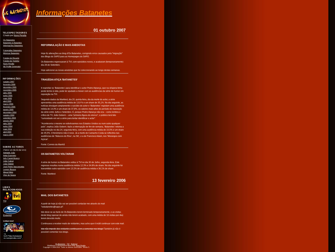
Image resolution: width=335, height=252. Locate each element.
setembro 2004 (9, 118)
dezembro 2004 (9, 112)
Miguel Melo (8, 172)
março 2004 (8, 135)
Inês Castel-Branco (11, 158)
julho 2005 (7, 93)
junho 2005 (7, 96)
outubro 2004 (8, 115)
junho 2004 (7, 126)
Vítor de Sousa (9, 175)
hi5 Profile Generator (12, 66)
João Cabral (8, 161)
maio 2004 (7, 129)
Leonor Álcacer (9, 169)
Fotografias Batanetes (12, 50)
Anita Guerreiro (9, 155)
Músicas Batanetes (11, 53)
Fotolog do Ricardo (11, 58)
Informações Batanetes (13, 46)
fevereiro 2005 (9, 107)
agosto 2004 (8, 121)
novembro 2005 (9, 90)
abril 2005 (7, 101)
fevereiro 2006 (9, 84)
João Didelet (8, 164)
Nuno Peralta (20, 35)
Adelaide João (9, 153)
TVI (4, 201)
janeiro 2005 (8, 110)
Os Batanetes (9, 40)
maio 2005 (7, 98)
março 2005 (8, 104)
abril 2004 (7, 132)
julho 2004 (7, 124)
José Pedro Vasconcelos (13, 167)
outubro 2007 (8, 82)
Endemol (7, 215)
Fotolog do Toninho (11, 61)
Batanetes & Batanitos (12, 43)
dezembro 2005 (9, 87)
